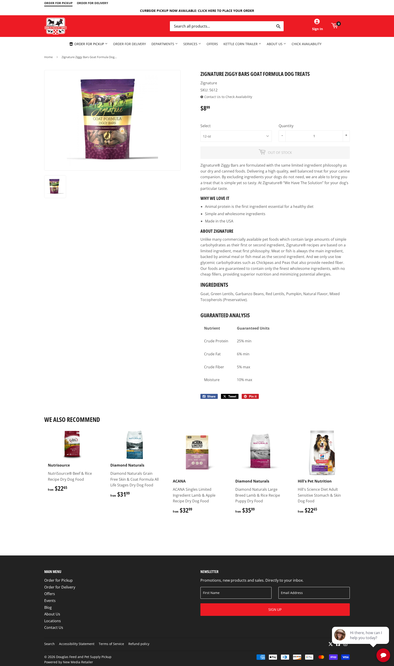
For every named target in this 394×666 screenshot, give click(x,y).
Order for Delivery (129, 44)
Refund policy (138, 644)
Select (205, 125)
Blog (48, 607)
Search (49, 644)
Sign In (317, 29)
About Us (275, 44)
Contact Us (53, 627)
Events (50, 600)
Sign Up (275, 609)
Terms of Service (111, 644)
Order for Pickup (89, 44)
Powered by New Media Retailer (68, 662)
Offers (212, 44)
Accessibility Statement (76, 644)
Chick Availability (306, 44)
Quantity (286, 125)
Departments (163, 44)
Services (190, 44)
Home (48, 57)
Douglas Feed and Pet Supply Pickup (83, 657)
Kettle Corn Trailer (241, 44)
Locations (52, 620)
